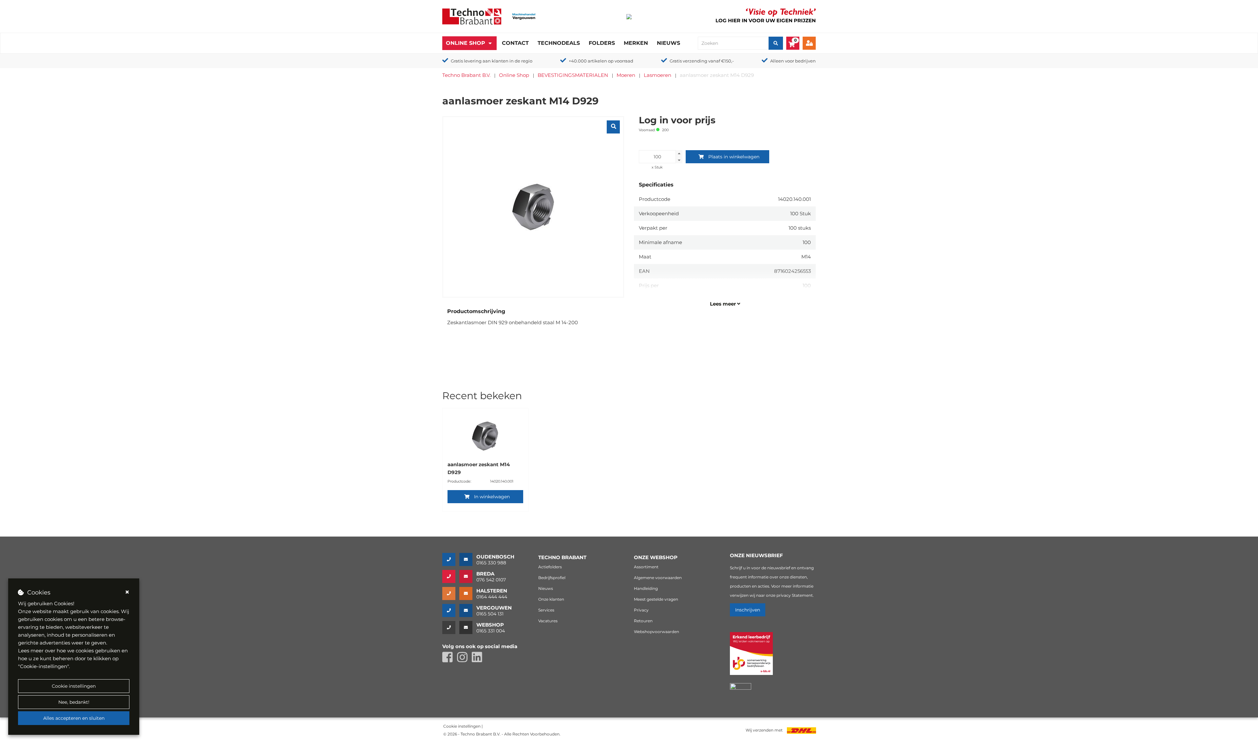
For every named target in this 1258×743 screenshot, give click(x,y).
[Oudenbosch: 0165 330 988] (450, 559)
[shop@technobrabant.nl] (467, 627)
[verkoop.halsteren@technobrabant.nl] (467, 593)
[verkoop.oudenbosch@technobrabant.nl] (467, 559)
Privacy (641, 610)
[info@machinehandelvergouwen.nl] (467, 610)
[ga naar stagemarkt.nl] (751, 657)
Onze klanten (551, 599)
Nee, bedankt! (73, 702)
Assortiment (646, 566)
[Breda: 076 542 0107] (450, 576)
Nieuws (668, 43)
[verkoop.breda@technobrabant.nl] (467, 576)
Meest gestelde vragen (656, 599)
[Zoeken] (776, 43)
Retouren (643, 620)
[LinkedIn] (479, 660)
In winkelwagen (492, 497)
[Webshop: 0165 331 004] (450, 627)
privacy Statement (794, 595)
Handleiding (646, 588)
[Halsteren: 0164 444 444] (450, 593)
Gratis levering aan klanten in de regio (491, 60)
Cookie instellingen (74, 686)
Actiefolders (550, 566)
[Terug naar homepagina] (471, 16)
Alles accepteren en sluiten (74, 718)
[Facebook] (449, 660)
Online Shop (465, 43)
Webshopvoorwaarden (656, 631)
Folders (602, 43)
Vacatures (548, 620)
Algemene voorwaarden (658, 577)
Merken (636, 43)
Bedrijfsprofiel (551, 577)
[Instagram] (464, 660)
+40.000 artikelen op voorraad (601, 60)
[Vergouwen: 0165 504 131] (450, 610)
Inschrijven (747, 610)
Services (546, 610)
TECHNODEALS (559, 43)
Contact (515, 43)
